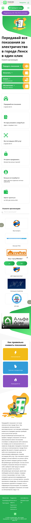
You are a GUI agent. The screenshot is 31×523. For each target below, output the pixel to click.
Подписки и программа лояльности (13, 507)
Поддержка (13, 498)
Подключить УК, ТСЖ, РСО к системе (15, 13)
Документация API (25, 501)
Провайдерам (6, 500)
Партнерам (5, 503)
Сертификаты (24, 498)
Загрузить (22, 2)
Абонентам (5, 498)
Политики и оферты (13, 501)
